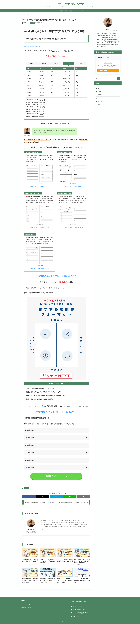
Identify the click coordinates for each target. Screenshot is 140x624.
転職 (99, 104)
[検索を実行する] (118, 78)
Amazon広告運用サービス (78, 609)
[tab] (32, 63)
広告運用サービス (76, 606)
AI (98, 88)
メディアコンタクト (27, 607)
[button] (29, 496)
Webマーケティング (103, 98)
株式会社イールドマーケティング (70, 621)
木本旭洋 (31, 529)
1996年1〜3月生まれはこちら (32, 46)
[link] (43, 530)
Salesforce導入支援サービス (79, 613)
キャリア (32, 22)
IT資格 (99, 91)
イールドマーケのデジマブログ (70, 4)
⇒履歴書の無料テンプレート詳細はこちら (56, 276)
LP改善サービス (76, 616)
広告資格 (100, 94)
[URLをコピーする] (83, 496)
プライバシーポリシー (27, 604)
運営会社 (23, 601)
